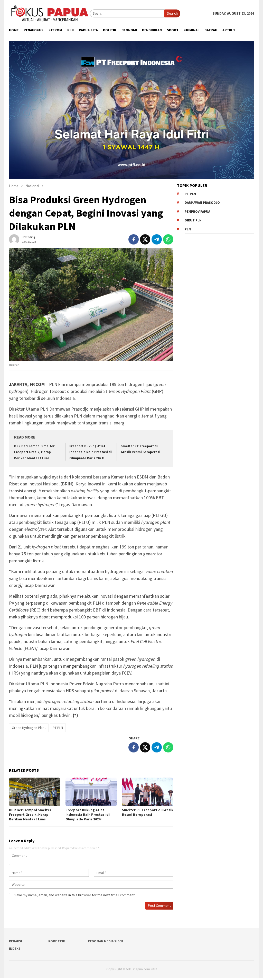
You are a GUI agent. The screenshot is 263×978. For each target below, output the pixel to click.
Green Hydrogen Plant (29, 727)
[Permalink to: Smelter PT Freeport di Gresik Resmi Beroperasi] (147, 792)
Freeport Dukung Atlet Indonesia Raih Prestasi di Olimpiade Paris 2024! (90, 452)
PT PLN (58, 727)
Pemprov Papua (197, 211)
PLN (188, 229)
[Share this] (133, 239)
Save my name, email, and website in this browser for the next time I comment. (74, 895)
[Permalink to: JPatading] (14, 239)
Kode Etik (56, 941)
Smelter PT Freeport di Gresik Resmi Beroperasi (147, 812)
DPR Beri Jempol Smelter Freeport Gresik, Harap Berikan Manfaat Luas (34, 452)
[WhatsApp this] (168, 239)
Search (172, 13)
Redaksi (15, 941)
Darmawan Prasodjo (202, 202)
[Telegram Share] (157, 239)
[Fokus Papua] (49, 13)
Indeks (15, 948)
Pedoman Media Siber (105, 941)
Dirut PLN (193, 220)
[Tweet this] (145, 239)
